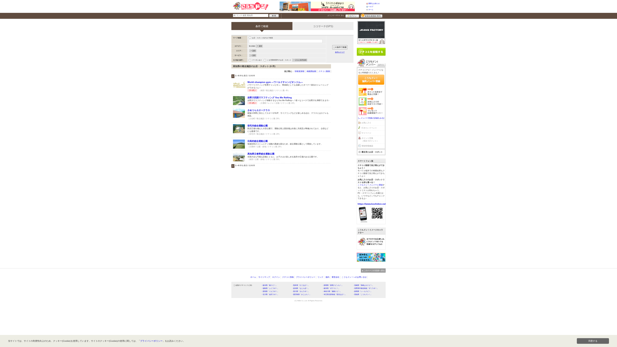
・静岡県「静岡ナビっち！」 (332, 285)
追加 (260, 46)
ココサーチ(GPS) (323, 26)
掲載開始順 (311, 71)
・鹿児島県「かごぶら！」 (301, 294)
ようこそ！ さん (335, 15)
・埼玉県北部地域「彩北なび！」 (334, 294)
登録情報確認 (367, 146)
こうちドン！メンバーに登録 (370, 185)
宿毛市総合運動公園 (257, 125)
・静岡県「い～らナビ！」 (362, 291)
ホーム (370, 9)
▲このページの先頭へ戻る (373, 270)
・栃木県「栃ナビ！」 (269, 285)
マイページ (366, 133)
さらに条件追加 (300, 60)
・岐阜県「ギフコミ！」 (331, 288)
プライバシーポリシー (305, 277)
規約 (327, 277)
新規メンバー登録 (371, 15)
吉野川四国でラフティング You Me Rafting (269, 97)
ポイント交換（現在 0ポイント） (370, 139)
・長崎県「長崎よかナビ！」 (363, 285)
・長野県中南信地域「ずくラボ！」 (365, 288)
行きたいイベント (369, 128)
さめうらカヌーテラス (258, 110)
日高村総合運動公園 (257, 141)
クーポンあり (257, 60)
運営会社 (335, 277)
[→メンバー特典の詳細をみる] (371, 118)
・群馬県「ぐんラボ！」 (270, 291)
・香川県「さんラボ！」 (300, 291)
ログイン (352, 15)
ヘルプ (370, 6)
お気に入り (366, 123)
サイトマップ (264, 277)
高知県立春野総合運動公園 (260, 153)
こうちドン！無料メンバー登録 (371, 79)
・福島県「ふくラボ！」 (270, 288)
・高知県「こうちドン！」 (362, 294)
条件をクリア (340, 52)
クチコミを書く (371, 52)
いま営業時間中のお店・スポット (279, 60)
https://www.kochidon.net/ (372, 204)
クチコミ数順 (324, 71)
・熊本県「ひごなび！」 (300, 285)
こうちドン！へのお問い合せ (354, 277)
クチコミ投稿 (288, 277)
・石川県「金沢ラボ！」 (270, 294)
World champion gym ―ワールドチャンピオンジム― (275, 82)
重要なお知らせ (374, 3)
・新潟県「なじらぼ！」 (300, 288)
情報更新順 (299, 71)
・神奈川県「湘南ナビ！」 (331, 291)
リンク (320, 277)
